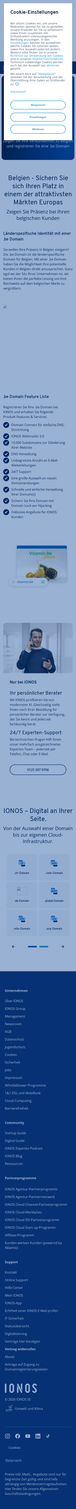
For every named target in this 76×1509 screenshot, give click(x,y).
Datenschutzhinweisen (47, 59)
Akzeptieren (47, 74)
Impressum (18, 91)
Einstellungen (19, 42)
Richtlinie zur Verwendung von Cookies (36, 56)
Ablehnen (38, 129)
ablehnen (52, 65)
